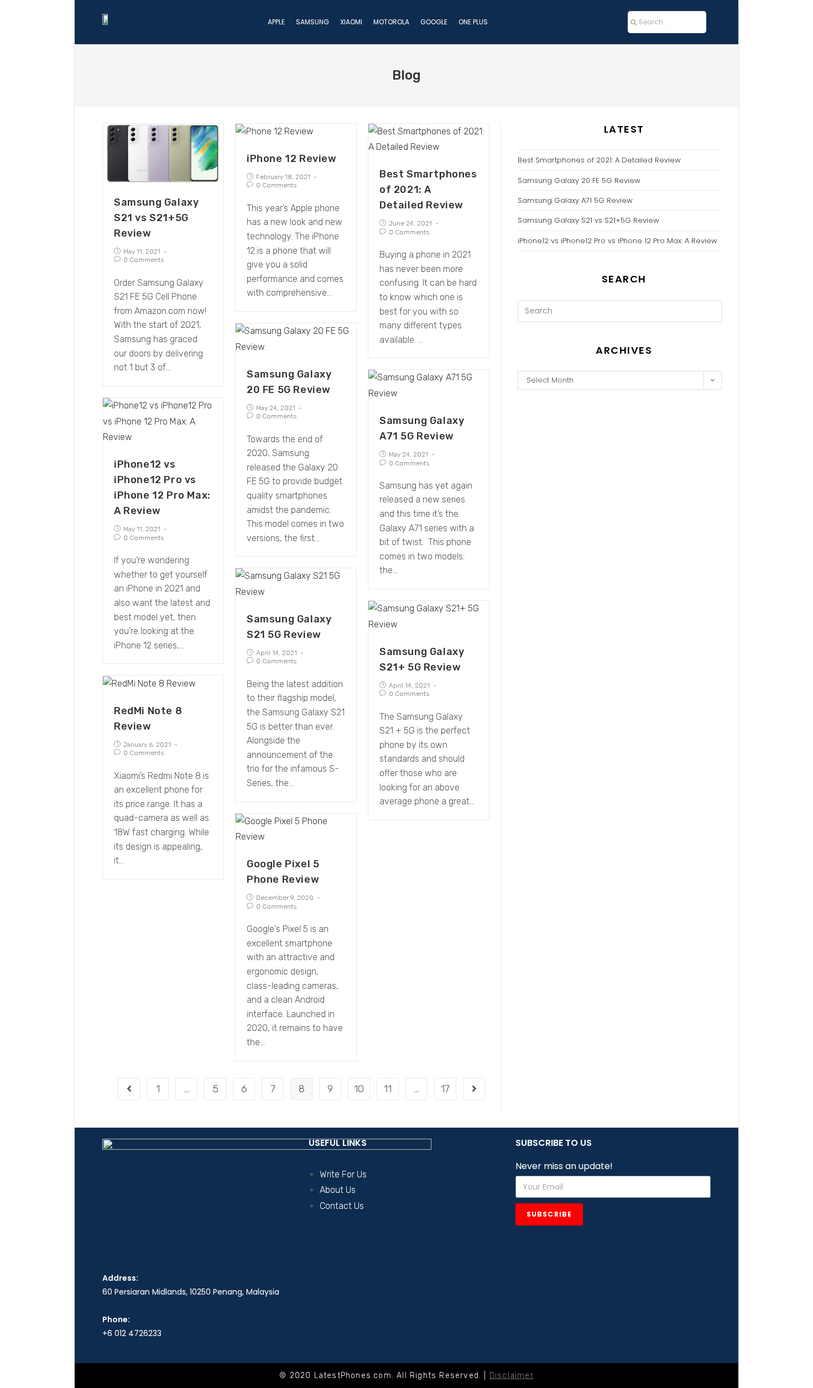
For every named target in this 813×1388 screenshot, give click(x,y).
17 (445, 1089)
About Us (338, 1190)
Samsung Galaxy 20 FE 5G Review (579, 180)
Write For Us (343, 1174)
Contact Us (342, 1206)
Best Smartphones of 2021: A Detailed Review (428, 189)
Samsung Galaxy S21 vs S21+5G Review (156, 217)
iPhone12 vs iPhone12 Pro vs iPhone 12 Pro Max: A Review (617, 240)
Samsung (312, 22)
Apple (276, 22)
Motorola (391, 22)
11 (388, 1089)
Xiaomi (351, 22)
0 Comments (143, 260)
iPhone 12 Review (292, 159)
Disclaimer (511, 1375)
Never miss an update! (564, 1166)
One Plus (473, 22)
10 (359, 1089)
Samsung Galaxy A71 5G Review (575, 200)
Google (433, 22)
